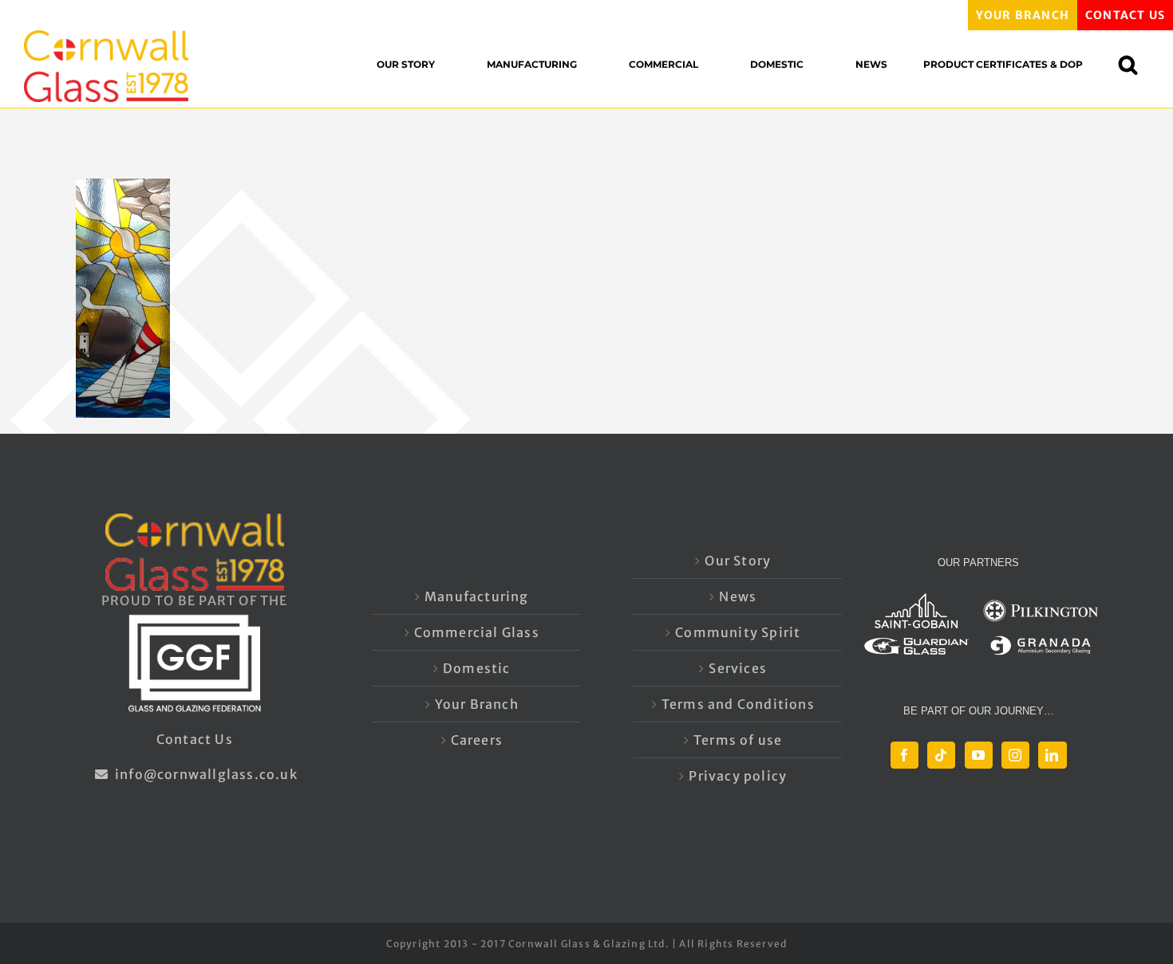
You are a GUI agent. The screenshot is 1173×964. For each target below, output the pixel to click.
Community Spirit (737, 632)
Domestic (477, 668)
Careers (477, 740)
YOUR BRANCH (1022, 15)
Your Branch (477, 704)
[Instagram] (1015, 755)
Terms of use (737, 740)
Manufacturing (477, 596)
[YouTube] (979, 755)
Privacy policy (738, 776)
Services (738, 668)
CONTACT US (1125, 15)
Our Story (738, 561)
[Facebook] (904, 755)
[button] (1136, 64)
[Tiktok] (941, 755)
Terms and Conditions (738, 704)
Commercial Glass (476, 632)
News (737, 596)
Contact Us (194, 739)
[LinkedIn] (1052, 755)
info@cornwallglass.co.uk (205, 774)
